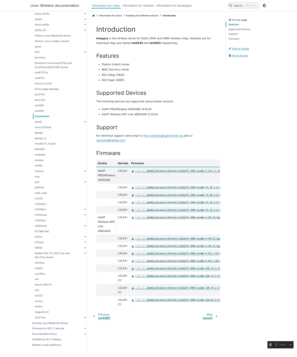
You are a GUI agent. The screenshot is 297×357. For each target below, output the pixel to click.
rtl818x (39, 247)
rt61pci (39, 236)
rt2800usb (41, 225)
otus (37, 176)
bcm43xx (40, 57)
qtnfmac (39, 187)
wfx (37, 279)
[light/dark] (264, 5)
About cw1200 (43, 83)
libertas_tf (40, 138)
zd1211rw (40, 317)
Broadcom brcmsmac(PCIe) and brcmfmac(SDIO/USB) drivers (53, 65)
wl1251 (39, 295)
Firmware (233, 38)
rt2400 (39, 198)
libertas (39, 132)
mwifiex (39, 160)
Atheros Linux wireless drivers (52, 41)
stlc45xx (40, 262)
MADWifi (40, 149)
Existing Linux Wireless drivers (142, 15)
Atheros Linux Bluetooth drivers (53, 35)
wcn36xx (40, 273)
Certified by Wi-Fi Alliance (46, 339)
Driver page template (47, 88)
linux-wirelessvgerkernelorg (163, 135)
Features (233, 24)
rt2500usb (41, 214)
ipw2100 (40, 94)
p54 (37, 181)
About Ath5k (42, 13)
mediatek (40, 154)
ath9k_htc (40, 30)
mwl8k (38, 165)
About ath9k (42, 24)
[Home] (93, 15)
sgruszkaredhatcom (110, 140)
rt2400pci (40, 203)
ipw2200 (40, 99)
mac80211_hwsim (45, 143)
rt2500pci (40, 209)
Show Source (240, 55)
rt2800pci (40, 220)
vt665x (39, 268)
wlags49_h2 (42, 311)
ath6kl (38, 19)
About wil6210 (43, 284)
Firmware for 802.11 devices (48, 328)
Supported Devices (239, 29)
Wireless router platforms (46, 344)
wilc (37, 290)
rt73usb (39, 242)
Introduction (42, 116)
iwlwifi (38, 121)
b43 (37, 51)
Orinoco (39, 171)
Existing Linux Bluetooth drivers (50, 322)
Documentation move (44, 333)
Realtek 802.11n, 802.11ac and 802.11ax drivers (52, 255)
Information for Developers (174, 5)
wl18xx (39, 306)
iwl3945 (39, 105)
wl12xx (39, 300)
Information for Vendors (138, 5)
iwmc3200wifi (43, 127)
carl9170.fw (41, 72)
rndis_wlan (41, 192)
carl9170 (40, 77)
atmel (38, 46)
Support (233, 33)
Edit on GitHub (240, 48)
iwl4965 (39, 110)
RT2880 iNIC (42, 231)
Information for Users (106, 5)
